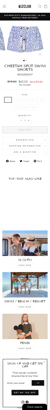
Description (25, 140)
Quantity (25, 115)
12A (16, 107)
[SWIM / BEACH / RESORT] (25, 284)
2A (8, 99)
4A (16, 99)
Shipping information (25, 146)
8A (32, 99)
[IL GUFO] (25, 243)
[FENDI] (25, 326)
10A (41, 99)
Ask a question (25, 152)
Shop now (25, 265)
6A (24, 99)
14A (25, 107)
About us (25, 358)
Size (25, 94)
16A (34, 107)
